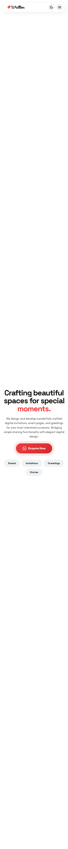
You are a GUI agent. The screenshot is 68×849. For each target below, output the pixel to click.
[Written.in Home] (16, 7)
